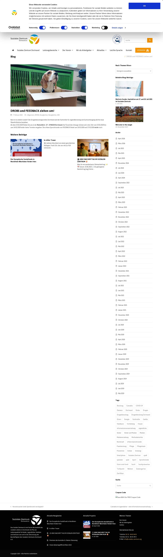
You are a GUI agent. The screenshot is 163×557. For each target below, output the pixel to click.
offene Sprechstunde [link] (134, 442)
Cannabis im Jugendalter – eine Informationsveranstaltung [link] (131, 507)
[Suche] (149, 40)
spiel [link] (127, 460)
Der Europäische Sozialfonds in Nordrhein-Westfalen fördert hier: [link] (23, 160)
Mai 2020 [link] (121, 335)
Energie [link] (126, 419)
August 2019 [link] (122, 379)
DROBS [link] (37, 115)
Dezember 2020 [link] (123, 315)
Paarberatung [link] (121, 446)
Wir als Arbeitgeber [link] (126, 522)
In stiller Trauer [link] (50, 140)
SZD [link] (58, 115)
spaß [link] (145, 455)
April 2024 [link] (121, 178)
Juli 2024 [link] (121, 168)
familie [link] (145, 419)
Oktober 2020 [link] (123, 320)
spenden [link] (120, 460)
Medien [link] (142, 433)
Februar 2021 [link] (122, 305)
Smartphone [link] (121, 455)
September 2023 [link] (123, 183)
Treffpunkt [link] (120, 469)
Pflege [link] (132, 446)
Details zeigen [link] (117, 28)
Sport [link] (134, 460)
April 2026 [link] (121, 138)
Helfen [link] (122, 525)
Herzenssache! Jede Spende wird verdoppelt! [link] (27, 507)
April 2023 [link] (121, 197)
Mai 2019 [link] (121, 393)
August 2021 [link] (122, 281)
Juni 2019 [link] (121, 388)
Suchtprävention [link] (144, 464)
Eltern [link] (119, 419)
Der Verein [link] (123, 520)
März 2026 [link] (121, 143)
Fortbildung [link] (131, 424)
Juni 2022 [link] (121, 241)
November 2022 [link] (123, 217)
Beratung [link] (120, 406)
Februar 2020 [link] (122, 349)
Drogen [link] (145, 410)
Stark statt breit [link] (122, 464)
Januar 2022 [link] (122, 266)
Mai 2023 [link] (121, 192)
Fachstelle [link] (136, 419)
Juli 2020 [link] (121, 325)
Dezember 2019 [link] (123, 359)
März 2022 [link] (121, 256)
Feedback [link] (120, 424)
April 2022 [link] (121, 251)
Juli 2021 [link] (121, 286)
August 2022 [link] (122, 232)
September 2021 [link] (123, 276)
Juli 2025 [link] (121, 148)
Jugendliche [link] (143, 428)
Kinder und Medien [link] (130, 433)
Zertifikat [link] (120, 473)
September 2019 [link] (123, 374)
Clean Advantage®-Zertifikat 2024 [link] (60, 545)
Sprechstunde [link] (144, 460)
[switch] (64, 27)
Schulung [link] (138, 451)
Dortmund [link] (129, 410)
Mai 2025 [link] (121, 153)
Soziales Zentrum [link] (134, 455)
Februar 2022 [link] (122, 261)
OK (144, 6)
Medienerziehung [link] (123, 437)
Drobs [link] (138, 410)
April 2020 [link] (121, 339)
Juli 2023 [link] (121, 187)
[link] (14, 27)
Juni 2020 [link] (121, 330)
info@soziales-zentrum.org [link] (133, 539)
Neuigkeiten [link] (44, 115)
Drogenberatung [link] (122, 415)
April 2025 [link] (121, 158)
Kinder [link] (119, 433)
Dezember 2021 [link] (123, 271)
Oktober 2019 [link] (123, 369)
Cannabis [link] (129, 406)
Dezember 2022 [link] (123, 212)
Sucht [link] (133, 464)
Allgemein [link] (30, 115)
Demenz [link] (120, 410)
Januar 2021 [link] (122, 310)
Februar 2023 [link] (122, 207)
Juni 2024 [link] (121, 173)
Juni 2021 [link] (121, 290)
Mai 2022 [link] (121, 246)
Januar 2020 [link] (122, 354)
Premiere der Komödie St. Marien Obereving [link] (63, 540)
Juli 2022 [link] (121, 236)
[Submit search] (150, 486)
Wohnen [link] (130, 469)
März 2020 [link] (121, 344)
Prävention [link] (120, 451)
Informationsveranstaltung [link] (126, 428)
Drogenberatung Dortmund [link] (140, 415)
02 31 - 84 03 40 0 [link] (131, 534)
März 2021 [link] (121, 300)
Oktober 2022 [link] (123, 222)
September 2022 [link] (123, 227)
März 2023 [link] (121, 202)
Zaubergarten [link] (141, 469)
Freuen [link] (140, 424)
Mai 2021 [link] (121, 295)
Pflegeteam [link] (141, 446)
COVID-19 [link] (139, 406)
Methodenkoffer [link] (137, 437)
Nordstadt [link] (120, 442)
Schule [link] (129, 451)
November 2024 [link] (123, 163)
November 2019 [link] (123, 364)
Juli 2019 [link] (121, 384)
